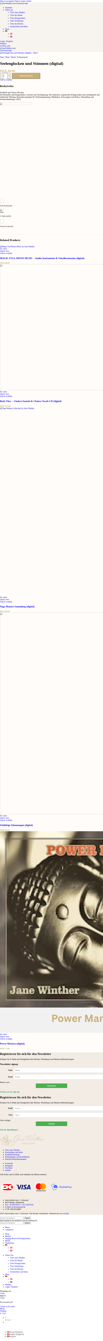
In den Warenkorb (26, 76)
